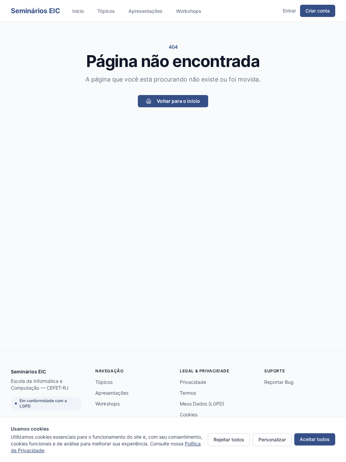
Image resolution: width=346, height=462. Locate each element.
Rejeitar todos (229, 439)
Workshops (188, 11)
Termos (188, 393)
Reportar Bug (279, 382)
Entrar (289, 11)
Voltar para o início (178, 101)
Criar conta (317, 11)
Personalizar (272, 439)
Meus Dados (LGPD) (202, 404)
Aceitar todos (315, 439)
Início (78, 11)
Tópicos (106, 11)
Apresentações (145, 11)
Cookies (188, 414)
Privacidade (193, 382)
